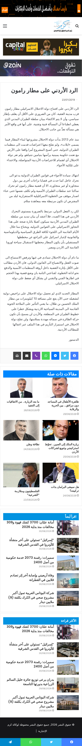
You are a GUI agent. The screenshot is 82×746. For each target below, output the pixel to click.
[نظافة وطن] (21, 430)
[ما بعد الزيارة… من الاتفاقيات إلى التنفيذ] (21, 388)
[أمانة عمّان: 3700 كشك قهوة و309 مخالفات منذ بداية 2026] (68, 527)
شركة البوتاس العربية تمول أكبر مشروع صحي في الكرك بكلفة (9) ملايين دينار (31, 597)
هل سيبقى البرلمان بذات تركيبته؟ (65, 489)
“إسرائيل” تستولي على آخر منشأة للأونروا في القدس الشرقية (31, 542)
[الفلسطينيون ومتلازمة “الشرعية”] (21, 475)
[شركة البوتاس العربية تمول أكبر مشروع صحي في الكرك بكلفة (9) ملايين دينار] (68, 598)
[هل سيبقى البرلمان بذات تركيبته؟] (61, 473)
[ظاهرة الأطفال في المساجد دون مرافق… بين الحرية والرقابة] (61, 388)
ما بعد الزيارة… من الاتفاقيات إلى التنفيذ (23, 403)
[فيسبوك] (74, 356)
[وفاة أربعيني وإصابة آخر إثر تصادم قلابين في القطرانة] (68, 580)
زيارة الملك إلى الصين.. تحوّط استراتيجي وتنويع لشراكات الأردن (62, 448)
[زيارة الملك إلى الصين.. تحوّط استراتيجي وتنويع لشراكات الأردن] (61, 430)
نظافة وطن (32, 444)
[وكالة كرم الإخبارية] (63, 26)
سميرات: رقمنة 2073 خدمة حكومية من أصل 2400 (30, 559)
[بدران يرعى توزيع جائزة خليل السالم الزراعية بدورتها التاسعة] (68, 685)
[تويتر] (65, 356)
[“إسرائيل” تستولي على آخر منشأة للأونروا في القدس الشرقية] (68, 545)
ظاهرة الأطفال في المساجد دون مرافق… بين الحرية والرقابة (63, 405)
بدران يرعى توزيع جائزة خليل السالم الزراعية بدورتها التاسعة (30, 681)
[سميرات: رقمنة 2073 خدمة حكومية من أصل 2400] (68, 563)
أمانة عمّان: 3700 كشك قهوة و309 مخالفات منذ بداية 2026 (30, 524)
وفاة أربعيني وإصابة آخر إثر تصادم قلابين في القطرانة (32, 577)
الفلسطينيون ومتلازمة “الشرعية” (27, 493)
